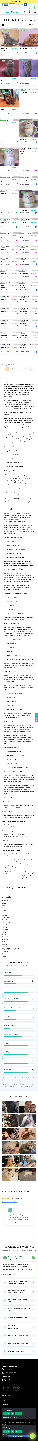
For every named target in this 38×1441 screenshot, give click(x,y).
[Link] (3, 12)
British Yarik (23, 210)
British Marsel (5, 123)
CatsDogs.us (7, 785)
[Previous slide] (3, 1221)
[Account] (32, 12)
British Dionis (5, 347)
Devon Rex (5, 920)
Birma (4, 912)
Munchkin (5, 927)
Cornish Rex (5, 917)
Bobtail (4, 905)
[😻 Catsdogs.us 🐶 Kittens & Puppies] (12, 12)
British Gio (4, 323)
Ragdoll (4, 934)
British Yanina (5, 168)
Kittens (6, 897)
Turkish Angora (6, 951)
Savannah (5, 939)
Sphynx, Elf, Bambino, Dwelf (10, 949)
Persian (4, 932)
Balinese (4, 908)
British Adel (23, 249)
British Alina (4, 261)
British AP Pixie (24, 79)
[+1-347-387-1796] (30, 8)
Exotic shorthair (6, 922)
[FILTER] (36, 720)
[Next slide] (34, 1221)
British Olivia (4, 249)
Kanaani (4, 954)
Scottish (4, 941)
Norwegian (5, 929)
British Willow (24, 299)
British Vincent (5, 274)
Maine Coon (5, 925)
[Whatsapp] (34, 7)
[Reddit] (8, 1380)
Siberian (4, 946)
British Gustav (24, 323)
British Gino (4, 311)
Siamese (4, 944)
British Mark (4, 299)
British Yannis (5, 222)
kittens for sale (14, 400)
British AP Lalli (24, 92)
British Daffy (23, 335)
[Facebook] (2, 1380)
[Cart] (35, 12)
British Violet (24, 274)
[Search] (25, 12)
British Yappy (24, 180)
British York (4, 194)
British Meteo (24, 261)
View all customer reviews (9, 1202)
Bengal (4, 910)
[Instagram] (5, 1381)
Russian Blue (6, 937)
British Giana (24, 311)
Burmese (4, 915)
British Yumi (23, 139)
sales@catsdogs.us (9, 888)
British (4, 903)
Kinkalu (4, 956)
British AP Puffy (24, 48)
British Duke (4, 335)
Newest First (31, 24)
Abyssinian (5, 900)
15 (25, 369)
